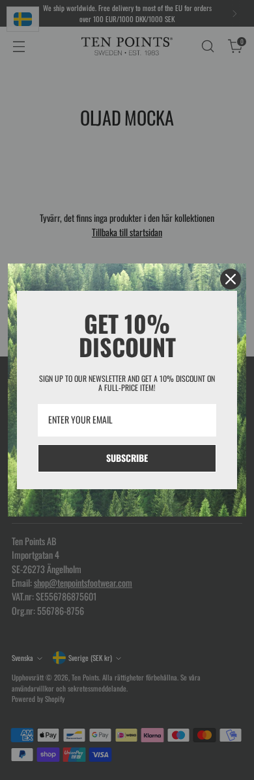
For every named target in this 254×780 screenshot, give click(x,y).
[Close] (230, 279)
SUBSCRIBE (127, 457)
